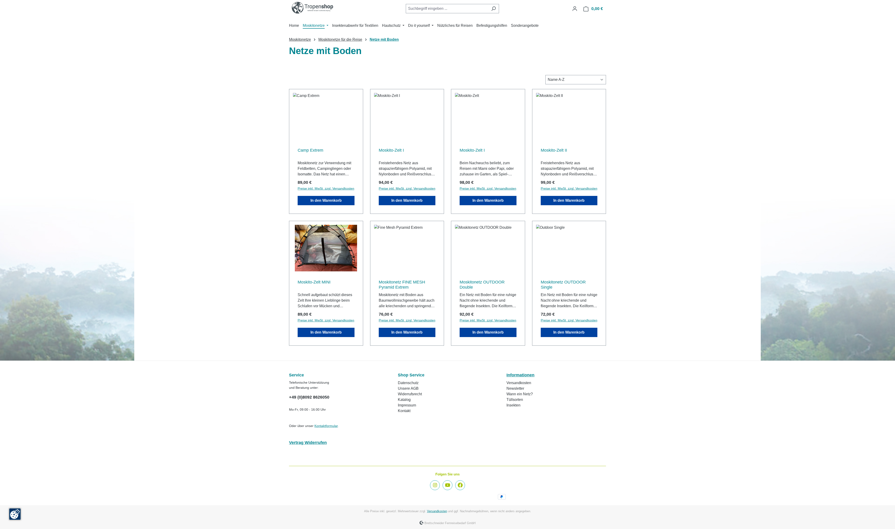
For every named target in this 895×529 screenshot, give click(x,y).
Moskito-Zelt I (391, 150)
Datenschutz (408, 383)
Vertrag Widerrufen (308, 442)
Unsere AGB (408, 388)
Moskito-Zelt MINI (314, 282)
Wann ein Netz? (519, 394)
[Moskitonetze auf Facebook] (460, 485)
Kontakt (404, 411)
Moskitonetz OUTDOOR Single (563, 285)
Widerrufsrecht (410, 394)
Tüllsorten (514, 400)
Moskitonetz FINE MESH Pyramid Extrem (402, 285)
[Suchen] (493, 8)
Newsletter (515, 388)
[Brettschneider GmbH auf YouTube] (447, 485)
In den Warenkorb (326, 200)
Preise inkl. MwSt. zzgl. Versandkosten (326, 188)
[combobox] (447, 8)
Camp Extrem (310, 150)
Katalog (404, 400)
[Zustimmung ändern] (15, 514)
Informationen (520, 375)
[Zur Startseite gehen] (312, 8)
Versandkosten (518, 383)
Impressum (407, 405)
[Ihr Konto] (574, 8)
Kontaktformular (326, 426)
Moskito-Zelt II (554, 150)
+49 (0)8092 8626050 (309, 397)
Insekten (513, 405)
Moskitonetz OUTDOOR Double (482, 285)
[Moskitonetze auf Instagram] (435, 485)
